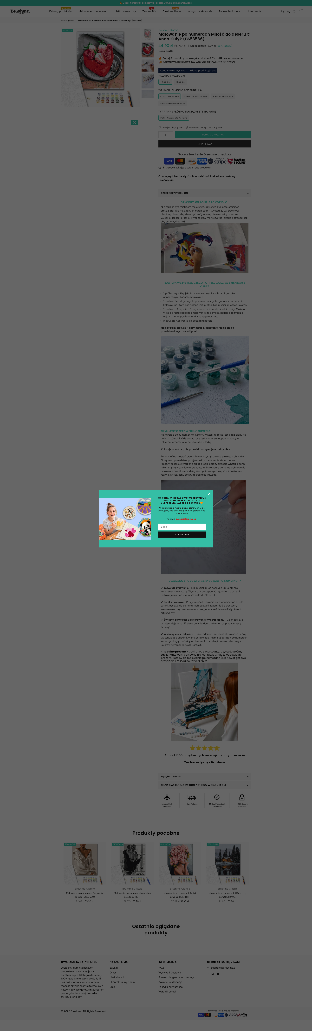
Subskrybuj (182, 534)
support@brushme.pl (186, 519)
